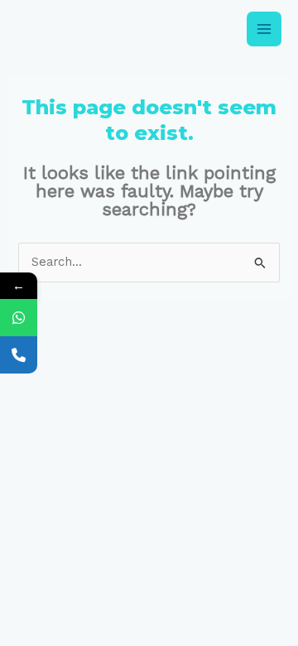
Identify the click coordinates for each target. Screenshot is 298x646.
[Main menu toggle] (264, 29)
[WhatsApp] (18, 317)
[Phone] (18, 355)
